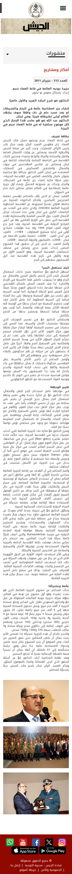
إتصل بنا (15, 865)
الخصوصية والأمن (51, 870)
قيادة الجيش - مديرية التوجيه (43, 865)
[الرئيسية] (36, 10)
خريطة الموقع (27, 870)
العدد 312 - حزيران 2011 (50, 80)
